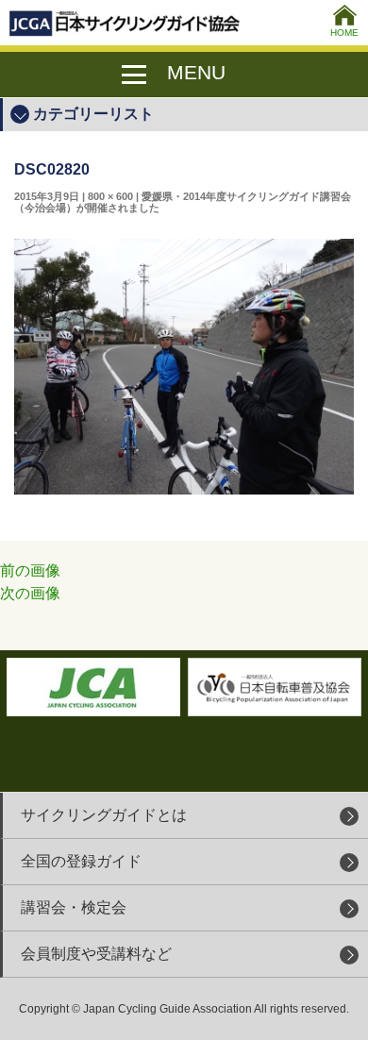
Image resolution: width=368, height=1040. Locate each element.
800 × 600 (110, 196)
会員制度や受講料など (96, 954)
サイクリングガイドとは (104, 815)
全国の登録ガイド (81, 861)
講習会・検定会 (73, 907)
